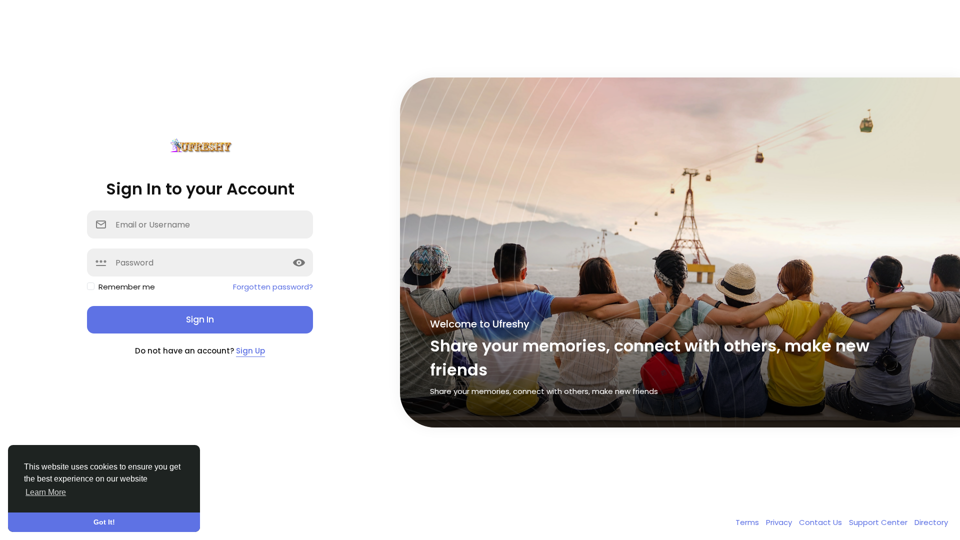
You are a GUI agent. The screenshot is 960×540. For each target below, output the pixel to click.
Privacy (780, 522)
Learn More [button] (46, 492)
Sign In (200, 320)
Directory (931, 522)
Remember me (126, 287)
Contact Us (821, 522)
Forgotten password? (273, 287)
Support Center (879, 522)
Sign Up (250, 351)
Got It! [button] (104, 522)
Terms (748, 522)
